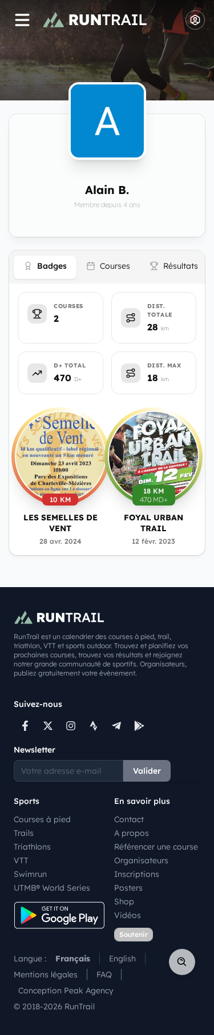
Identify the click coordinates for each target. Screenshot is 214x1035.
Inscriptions (136, 874)
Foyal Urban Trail (153, 522)
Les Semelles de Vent (60, 522)
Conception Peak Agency (66, 990)
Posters (128, 888)
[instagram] (70, 725)
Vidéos (127, 915)
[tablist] (107, 267)
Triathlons (32, 847)
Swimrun (30, 874)
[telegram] (116, 725)
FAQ (104, 974)
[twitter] (48, 725)
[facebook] (25, 725)
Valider (147, 771)
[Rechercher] (182, 962)
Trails (24, 833)
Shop (124, 901)
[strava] (93, 725)
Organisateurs (141, 860)
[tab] (45, 267)
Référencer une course (156, 847)
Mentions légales (46, 974)
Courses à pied (42, 819)
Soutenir (133, 934)
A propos (131, 833)
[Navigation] (22, 20)
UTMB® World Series (52, 888)
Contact (129, 819)
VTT (21, 860)
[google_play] (139, 725)
